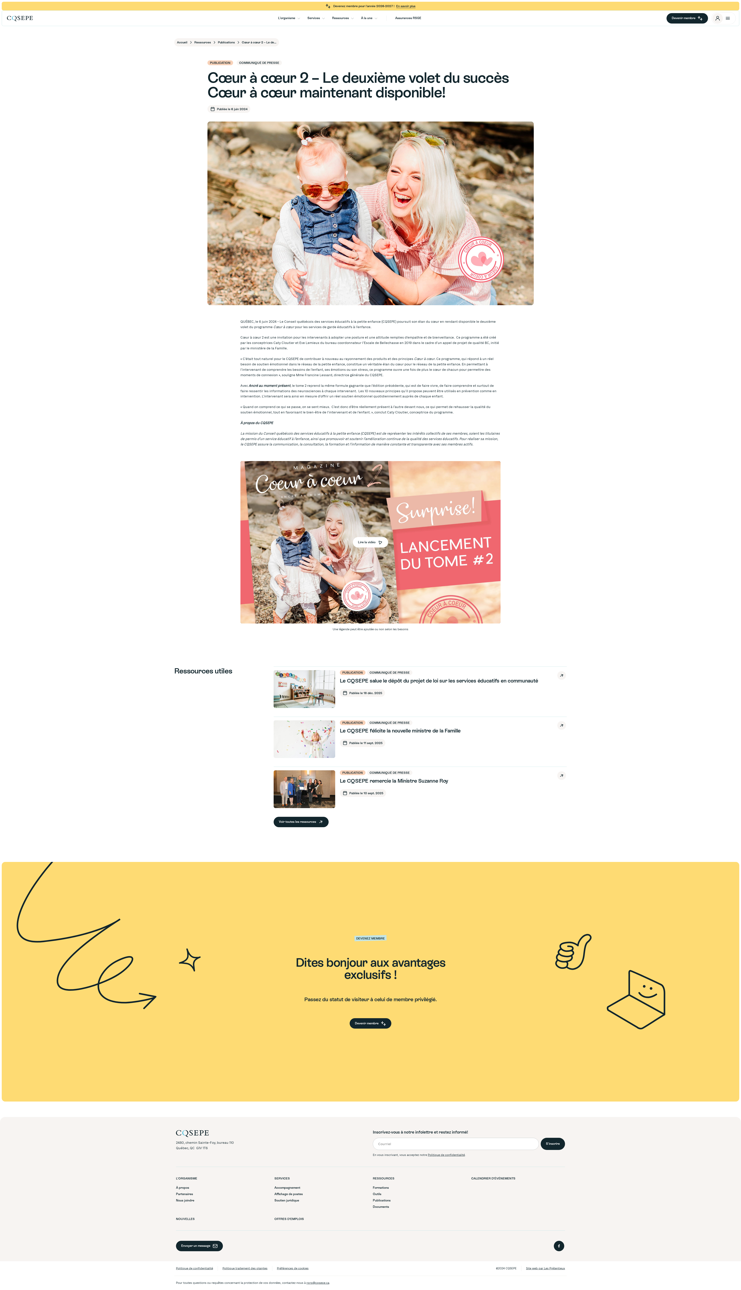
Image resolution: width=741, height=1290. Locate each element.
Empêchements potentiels (686, 81)
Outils (377, 1194)
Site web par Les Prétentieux (545, 1268)
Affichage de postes (288, 1194)
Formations (381, 1187)
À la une (366, 18)
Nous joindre (668, 82)
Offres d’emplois (289, 1219)
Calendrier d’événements (493, 1178)
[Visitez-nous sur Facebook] (559, 1246)
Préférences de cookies (293, 1268)
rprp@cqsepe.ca (317, 1283)
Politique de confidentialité (446, 1155)
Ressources (340, 18)
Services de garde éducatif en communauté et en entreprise (707, 81)
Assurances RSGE (408, 18)
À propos (182, 1187)
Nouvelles (703, 79)
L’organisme (286, 18)
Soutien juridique (286, 1200)
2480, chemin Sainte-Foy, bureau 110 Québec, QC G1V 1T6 (205, 1145)
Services (313, 18)
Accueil (182, 42)
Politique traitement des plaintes (244, 1268)
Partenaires (184, 1194)
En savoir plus (405, 6)
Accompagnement (287, 1187)
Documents (667, 79)
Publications (703, 82)
